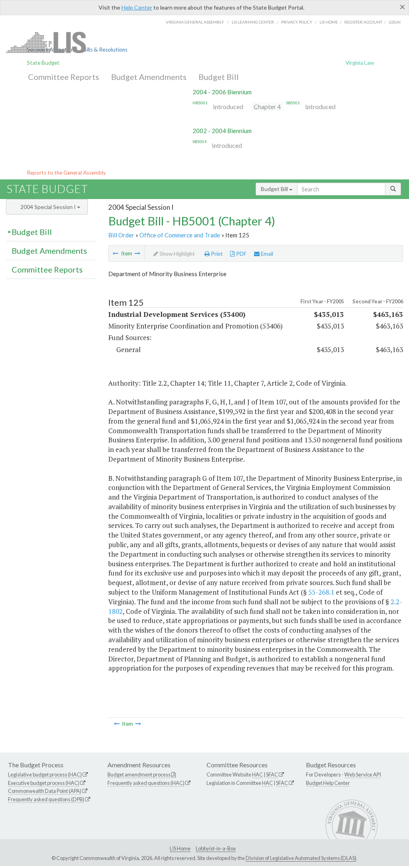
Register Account (363, 22)
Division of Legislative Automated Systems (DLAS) (301, 858)
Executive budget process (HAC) (43, 783)
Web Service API (362, 774)
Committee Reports (63, 77)
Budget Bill (219, 77)
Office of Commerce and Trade (179, 235)
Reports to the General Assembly (66, 172)
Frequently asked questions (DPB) (46, 799)
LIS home (329, 22)
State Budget (43, 63)
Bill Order (121, 235)
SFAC (272, 774)
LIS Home (180, 848)
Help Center (136, 7)
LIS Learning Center (253, 22)
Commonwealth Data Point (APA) (44, 791)
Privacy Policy (296, 22)
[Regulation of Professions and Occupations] (137, 253)
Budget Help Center (328, 783)
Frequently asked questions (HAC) (146, 783)
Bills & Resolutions (105, 49)
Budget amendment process (139, 774)
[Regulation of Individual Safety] (115, 253)
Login (395, 22)
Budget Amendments (149, 77)
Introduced (228, 106)
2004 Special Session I (48, 206)
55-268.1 (321, 592)
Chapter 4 (267, 106)
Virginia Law (359, 63)
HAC (257, 774)
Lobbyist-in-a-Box (216, 848)
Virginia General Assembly (195, 22)
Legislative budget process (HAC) (45, 774)
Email (266, 254)
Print (216, 254)
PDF (240, 254)
